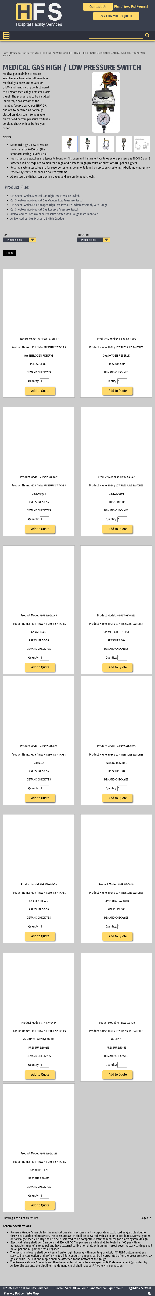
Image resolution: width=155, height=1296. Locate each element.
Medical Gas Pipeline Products (24, 53)
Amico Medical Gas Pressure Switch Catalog (37, 218)
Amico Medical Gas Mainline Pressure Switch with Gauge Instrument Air (54, 214)
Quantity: (34, 381)
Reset (9, 253)
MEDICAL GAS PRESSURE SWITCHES (56, 53)
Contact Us (97, 6)
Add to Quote (39, 391)
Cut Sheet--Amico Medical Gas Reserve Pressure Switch (44, 209)
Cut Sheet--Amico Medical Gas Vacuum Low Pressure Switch (46, 200)
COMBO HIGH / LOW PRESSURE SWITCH (92, 53)
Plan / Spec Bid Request (131, 6)
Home (5, 53)
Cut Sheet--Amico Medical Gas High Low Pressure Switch (45, 196)
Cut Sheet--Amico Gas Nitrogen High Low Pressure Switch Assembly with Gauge (59, 205)
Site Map (32, 1293)
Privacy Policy (14, 1293)
